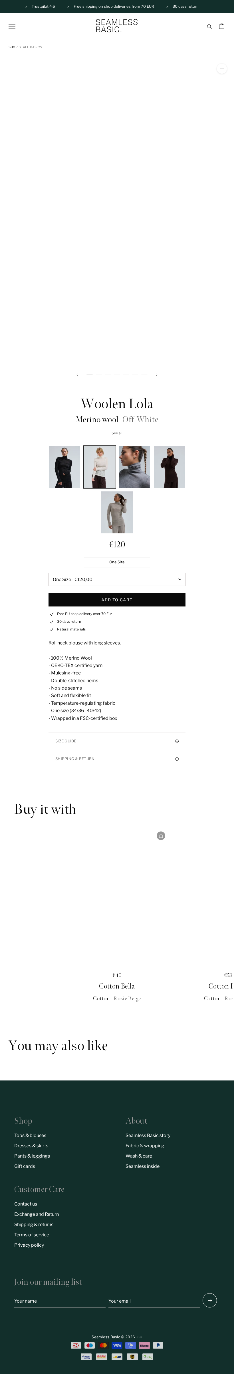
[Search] (209, 26)
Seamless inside (143, 1166)
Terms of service (31, 1235)
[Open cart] (222, 26)
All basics (32, 47)
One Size (117, 562)
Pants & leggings (32, 1156)
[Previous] (77, 374)
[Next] (157, 374)
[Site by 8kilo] (140, 1337)
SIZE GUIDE (65, 741)
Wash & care (139, 1156)
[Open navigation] (12, 26)
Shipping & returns (33, 1224)
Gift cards (24, 1166)
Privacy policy (29, 1245)
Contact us (25, 1204)
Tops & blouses (30, 1135)
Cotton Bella (117, 986)
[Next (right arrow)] (210, 1300)
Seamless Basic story (148, 1135)
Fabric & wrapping (145, 1145)
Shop (13, 47)
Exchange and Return (36, 1214)
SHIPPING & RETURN (74, 758)
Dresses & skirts (31, 1145)
